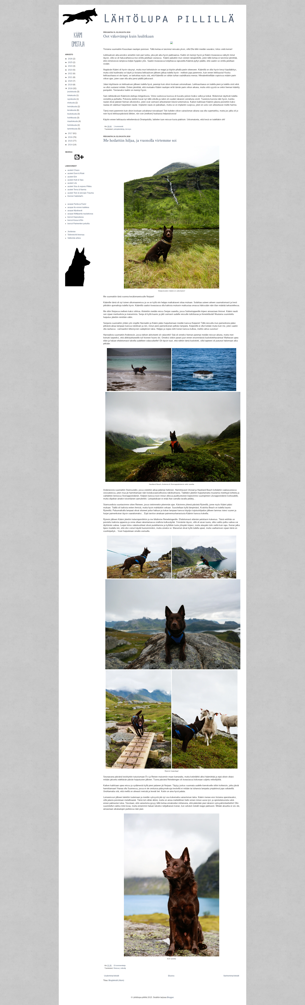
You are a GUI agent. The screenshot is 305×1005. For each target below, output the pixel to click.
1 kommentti (118, 126)
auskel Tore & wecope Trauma (81, 193)
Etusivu (171, 976)
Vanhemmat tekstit (231, 976)
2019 (70, 85)
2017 (70, 133)
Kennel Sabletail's (75, 196)
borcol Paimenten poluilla (79, 223)
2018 (70, 88)
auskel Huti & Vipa (75, 180)
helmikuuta (72, 125)
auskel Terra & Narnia (77, 189)
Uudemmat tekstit (111, 976)
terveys (128, 129)
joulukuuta (72, 92)
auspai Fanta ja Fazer (77, 204)
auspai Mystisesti (75, 210)
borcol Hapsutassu (76, 217)
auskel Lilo (72, 183)
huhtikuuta (72, 118)
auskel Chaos (73, 170)
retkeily (123, 968)
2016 (70, 137)
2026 (70, 59)
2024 (70, 66)
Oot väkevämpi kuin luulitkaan (128, 36)
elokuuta (71, 103)
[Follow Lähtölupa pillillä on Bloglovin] (81, 159)
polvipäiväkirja (119, 129)
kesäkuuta (72, 110)
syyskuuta (71, 99)
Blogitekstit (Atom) (116, 980)
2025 (70, 62)
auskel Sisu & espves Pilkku (80, 186)
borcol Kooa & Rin (75, 220)
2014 (70, 145)
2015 (70, 141)
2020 (70, 81)
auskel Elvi (72, 177)
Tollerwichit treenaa (76, 235)
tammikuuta (72, 129)
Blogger (170, 997)
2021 (70, 77)
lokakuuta (71, 95)
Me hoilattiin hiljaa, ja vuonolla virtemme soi (139, 140)
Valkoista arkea (74, 238)
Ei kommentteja (119, 965)
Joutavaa (71, 231)
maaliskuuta (72, 121)
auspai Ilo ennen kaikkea (78, 207)
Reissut (116, 968)
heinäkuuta (72, 106)
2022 (70, 73)
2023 (70, 70)
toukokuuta (72, 114)
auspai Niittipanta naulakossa (80, 214)
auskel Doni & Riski (76, 173)
